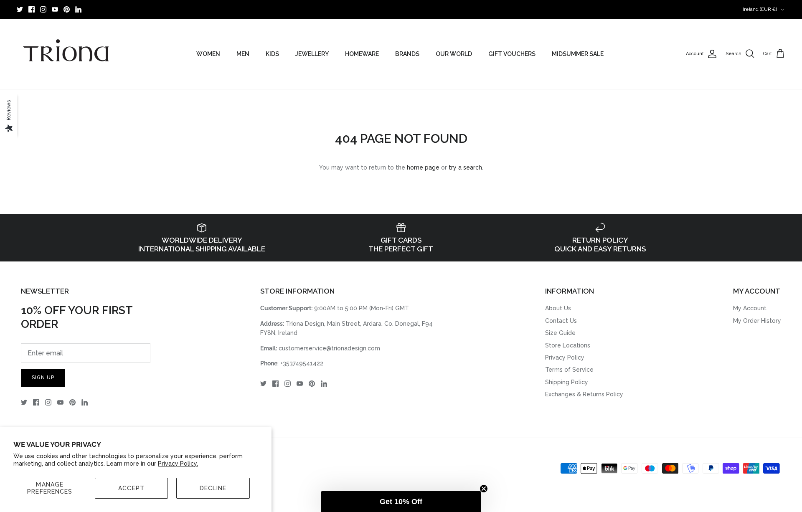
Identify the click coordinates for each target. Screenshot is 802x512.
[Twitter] (20, 9)
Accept (131, 488)
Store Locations (567, 345)
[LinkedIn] (78, 9)
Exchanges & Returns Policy (584, 394)
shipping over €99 (400, 10)
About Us (558, 308)
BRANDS (407, 54)
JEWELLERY (312, 54)
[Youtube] (55, 9)
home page (423, 167)
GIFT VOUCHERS (512, 54)
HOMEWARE (362, 54)
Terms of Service (569, 369)
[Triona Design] (67, 54)
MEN (242, 54)
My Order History (757, 320)
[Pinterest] (66, 9)
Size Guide (560, 333)
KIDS (272, 54)
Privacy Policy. (178, 463)
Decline (213, 488)
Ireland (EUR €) (760, 9)
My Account (749, 308)
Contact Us (561, 320)
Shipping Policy (566, 382)
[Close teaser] (484, 488)
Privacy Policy (564, 357)
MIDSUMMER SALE (578, 54)
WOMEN (208, 54)
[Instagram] (43, 9)
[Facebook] (31, 9)
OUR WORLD (454, 54)
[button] (401, 501)
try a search (465, 167)
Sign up (43, 377)
